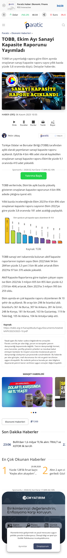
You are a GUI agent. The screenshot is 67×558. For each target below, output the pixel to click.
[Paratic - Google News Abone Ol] (51, 136)
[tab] (31, 412)
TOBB (34, 422)
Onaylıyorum (43, 546)
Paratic (5, 33)
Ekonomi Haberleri (21, 33)
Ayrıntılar (23, 546)
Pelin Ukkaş (14, 135)
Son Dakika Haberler (20, 431)
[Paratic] (33, 25)
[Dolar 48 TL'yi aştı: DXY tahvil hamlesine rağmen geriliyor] (27, 392)
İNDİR (60, 5)
